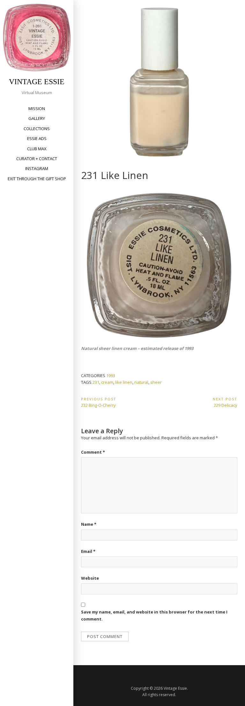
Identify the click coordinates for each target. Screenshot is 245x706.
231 (96, 382)
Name (88, 524)
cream (107, 382)
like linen (123, 382)
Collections (37, 128)
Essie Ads (37, 138)
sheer (156, 382)
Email (88, 551)
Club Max (37, 149)
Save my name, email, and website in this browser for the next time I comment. (154, 615)
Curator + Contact (36, 158)
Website (90, 578)
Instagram (36, 168)
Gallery (36, 118)
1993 (110, 375)
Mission (36, 108)
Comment (93, 452)
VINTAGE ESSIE (36, 82)
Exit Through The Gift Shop (37, 179)
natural (141, 382)
